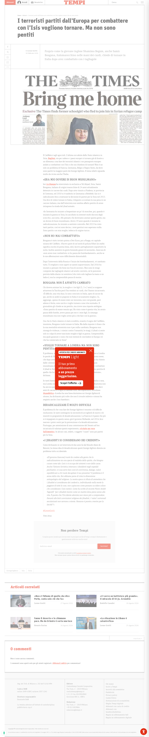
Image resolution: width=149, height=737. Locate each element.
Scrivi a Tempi (111, 687)
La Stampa (51, 184)
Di (31, 51)
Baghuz (51, 158)
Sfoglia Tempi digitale (114, 704)
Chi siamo (110, 684)
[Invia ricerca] (137, 2)
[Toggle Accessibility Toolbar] (143, 731)
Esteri (25, 15)
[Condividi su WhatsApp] (8, 57)
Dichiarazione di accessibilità (117, 701)
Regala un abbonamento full (117, 715)
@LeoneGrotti (49, 511)
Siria (30, 571)
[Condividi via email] (8, 62)
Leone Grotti (39, 603)
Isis (23, 571)
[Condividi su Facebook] (8, 46)
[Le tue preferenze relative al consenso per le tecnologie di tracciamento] (4, 733)
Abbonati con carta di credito (117, 706)
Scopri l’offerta (68, 383)
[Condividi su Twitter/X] (8, 52)
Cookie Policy (111, 698)
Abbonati (10, 2)
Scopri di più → (138, 638)
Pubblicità (110, 692)
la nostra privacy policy (83, 553)
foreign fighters (12, 571)
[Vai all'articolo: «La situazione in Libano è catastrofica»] (86, 624)
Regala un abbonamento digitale (119, 718)
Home (19, 15)
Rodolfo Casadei (107, 603)
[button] (8, 67)
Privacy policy (111, 695)
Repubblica (48, 393)
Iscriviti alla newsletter (115, 689)
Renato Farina (40, 625)
